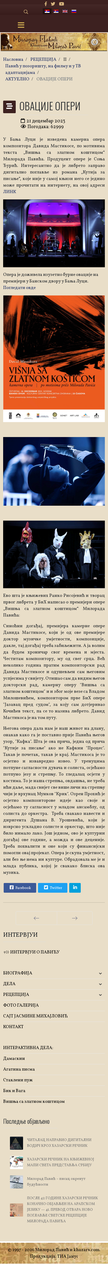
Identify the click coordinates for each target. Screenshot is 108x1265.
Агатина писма (19, 1069)
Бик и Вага (14, 1091)
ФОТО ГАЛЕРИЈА (21, 1005)
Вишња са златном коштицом (34, 1102)
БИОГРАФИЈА (17, 973)
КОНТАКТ (13, 1027)
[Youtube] (61, 4)
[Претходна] (36, 918)
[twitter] (53, 4)
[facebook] (45, 4)
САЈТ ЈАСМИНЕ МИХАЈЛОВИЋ (35, 1016)
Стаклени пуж (18, 1080)
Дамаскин (14, 1059)
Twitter (55, 888)
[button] (88, 973)
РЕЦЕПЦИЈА (16, 995)
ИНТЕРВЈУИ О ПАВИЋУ (34, 952)
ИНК (11, 192)
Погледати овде (19, 288)
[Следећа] (74, 918)
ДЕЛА (9, 984)
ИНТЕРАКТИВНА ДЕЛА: (28, 1048)
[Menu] (21, 25)
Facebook (23, 888)
